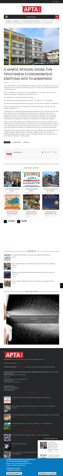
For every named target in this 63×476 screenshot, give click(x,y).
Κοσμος (14, 283)
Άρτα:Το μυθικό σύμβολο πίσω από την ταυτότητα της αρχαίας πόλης (33, 281)
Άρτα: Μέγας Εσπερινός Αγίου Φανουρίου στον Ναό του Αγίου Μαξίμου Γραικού (53, 446)
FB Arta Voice (19, 363)
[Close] (39, 438)
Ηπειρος (14, 276)
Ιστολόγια (16, 21)
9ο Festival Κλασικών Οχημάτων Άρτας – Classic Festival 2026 (30, 435)
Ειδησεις (6, 82)
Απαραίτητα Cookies (14, 468)
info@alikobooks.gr (21, 367)
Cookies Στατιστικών (14, 470)
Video (13, 456)
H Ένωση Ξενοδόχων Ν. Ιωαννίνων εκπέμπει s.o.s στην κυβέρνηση (32, 423)
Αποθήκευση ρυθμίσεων (14, 473)
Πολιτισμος (15, 445)
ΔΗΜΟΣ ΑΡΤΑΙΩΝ (17, 142)
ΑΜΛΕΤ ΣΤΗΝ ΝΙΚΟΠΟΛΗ (19, 443)
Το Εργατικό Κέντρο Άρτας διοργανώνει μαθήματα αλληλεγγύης (31, 255)
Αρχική (9, 21)
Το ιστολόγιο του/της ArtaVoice (31, 21)
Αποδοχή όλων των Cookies (47, 473)
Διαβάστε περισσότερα (19, 465)
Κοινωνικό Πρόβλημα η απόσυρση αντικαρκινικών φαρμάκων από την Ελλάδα (35, 415)
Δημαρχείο (26, 142)
